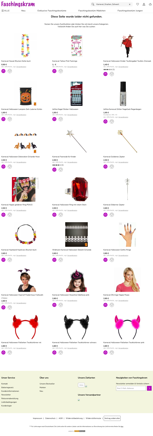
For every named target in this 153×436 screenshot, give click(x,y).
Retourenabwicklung (9, 398)
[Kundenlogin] (144, 4)
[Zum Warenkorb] (150, 4)
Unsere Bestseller (47, 384)
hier (122, 427)
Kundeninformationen (10, 391)
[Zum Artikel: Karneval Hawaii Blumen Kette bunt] (25, 45)
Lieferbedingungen (9, 402)
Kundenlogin (6, 406)
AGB (61, 418)
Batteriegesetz (7, 387)
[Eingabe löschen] (129, 4)
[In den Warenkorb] (3, 71)
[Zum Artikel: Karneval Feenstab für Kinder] (76, 141)
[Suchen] (93, 4)
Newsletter (6, 395)
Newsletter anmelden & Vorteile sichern (132, 383)
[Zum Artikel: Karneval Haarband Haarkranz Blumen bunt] (25, 234)
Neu (41, 391)
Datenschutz (50, 418)
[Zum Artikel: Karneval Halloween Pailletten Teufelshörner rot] (25, 327)
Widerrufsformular (93, 418)
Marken (43, 387)
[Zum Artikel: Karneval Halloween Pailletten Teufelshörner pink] (127, 327)
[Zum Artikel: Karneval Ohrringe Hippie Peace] (127, 279)
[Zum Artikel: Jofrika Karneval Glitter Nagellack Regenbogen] (127, 93)
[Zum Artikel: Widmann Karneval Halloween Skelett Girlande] (76, 234)
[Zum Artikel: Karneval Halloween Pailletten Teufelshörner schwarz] (76, 327)
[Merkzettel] (137, 4)
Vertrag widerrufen (112, 418)
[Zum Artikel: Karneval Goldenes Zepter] (127, 141)
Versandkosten (21, 67)
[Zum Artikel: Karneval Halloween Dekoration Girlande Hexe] (25, 141)
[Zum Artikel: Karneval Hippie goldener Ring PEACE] (25, 189)
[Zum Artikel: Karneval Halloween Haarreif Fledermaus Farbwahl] (25, 279)
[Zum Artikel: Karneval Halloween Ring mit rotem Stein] (76, 189)
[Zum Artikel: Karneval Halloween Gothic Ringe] (127, 234)
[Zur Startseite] (20, 4)
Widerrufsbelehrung (74, 418)
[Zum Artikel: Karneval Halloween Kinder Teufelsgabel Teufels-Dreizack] (127, 45)
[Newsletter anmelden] (149, 388)
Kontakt (4, 384)
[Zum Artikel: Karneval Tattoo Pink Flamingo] (76, 45)
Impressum (37, 418)
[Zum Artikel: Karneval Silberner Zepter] (127, 189)
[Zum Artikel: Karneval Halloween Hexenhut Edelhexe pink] (76, 279)
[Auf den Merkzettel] (10, 71)
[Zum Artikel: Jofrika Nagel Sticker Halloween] (76, 93)
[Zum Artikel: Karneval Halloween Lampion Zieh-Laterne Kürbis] (25, 93)
